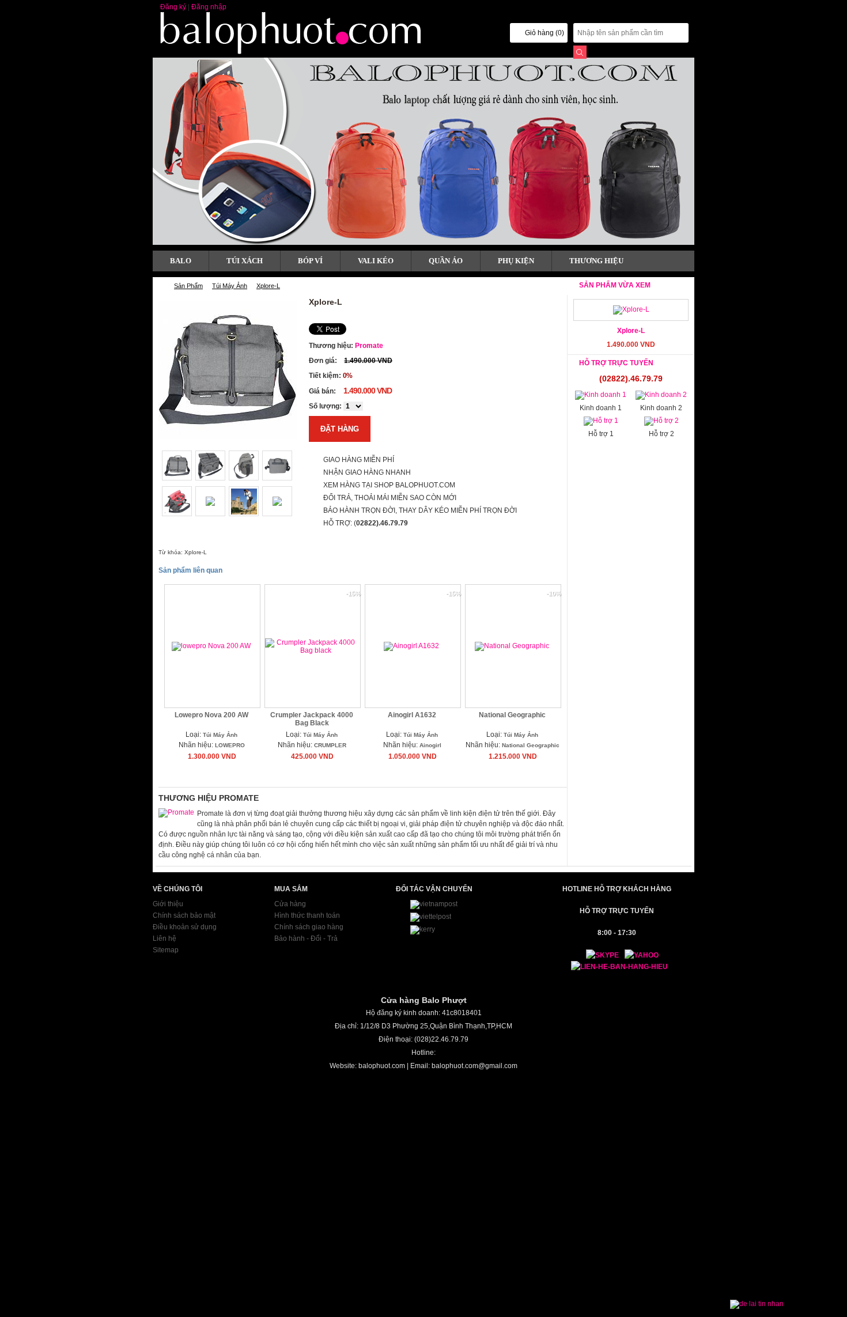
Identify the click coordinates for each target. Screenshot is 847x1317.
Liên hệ (164, 938)
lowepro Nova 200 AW (211, 715)
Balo (180, 260)
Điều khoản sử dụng (185, 927)
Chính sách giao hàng (308, 927)
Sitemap (166, 950)
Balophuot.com (160, 285)
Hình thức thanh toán (307, 915)
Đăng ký (173, 7)
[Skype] (596, 955)
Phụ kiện (516, 260)
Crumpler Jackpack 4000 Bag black (311, 719)
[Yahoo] (639, 955)
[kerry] (422, 929)
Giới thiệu (168, 904)
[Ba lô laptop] (423, 151)
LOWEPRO (230, 745)
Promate (369, 346)
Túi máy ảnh (229, 285)
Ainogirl (430, 745)
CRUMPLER (330, 745)
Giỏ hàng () (544, 33)
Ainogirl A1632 (412, 715)
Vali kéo (376, 260)
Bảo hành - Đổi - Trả (306, 938)
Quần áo (446, 260)
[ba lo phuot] (297, 52)
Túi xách (244, 260)
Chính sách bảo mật (184, 915)
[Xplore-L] (631, 309)
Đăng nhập (208, 7)
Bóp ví (310, 260)
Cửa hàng (290, 904)
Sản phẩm (188, 285)
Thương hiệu (596, 260)
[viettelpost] (430, 917)
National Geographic (512, 715)
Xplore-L (268, 285)
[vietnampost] (433, 904)
